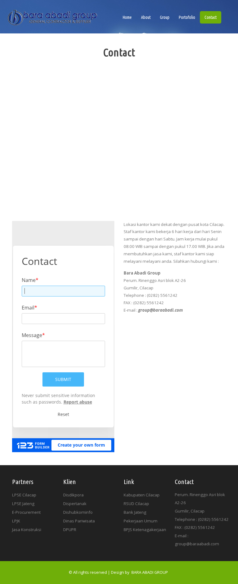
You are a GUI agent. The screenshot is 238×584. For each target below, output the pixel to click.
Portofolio (187, 17)
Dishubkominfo (78, 512)
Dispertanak (74, 503)
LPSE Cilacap (24, 495)
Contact (211, 17)
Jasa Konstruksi (26, 529)
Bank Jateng (135, 512)
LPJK (16, 521)
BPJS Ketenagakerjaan (145, 529)
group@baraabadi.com (197, 544)
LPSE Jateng (23, 503)
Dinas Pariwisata (79, 521)
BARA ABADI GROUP (149, 572)
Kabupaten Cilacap (142, 495)
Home (129, 17)
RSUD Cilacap (136, 503)
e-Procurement (26, 512)
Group (165, 17)
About (146, 17)
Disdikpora (73, 495)
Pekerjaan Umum (140, 521)
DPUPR (69, 529)
